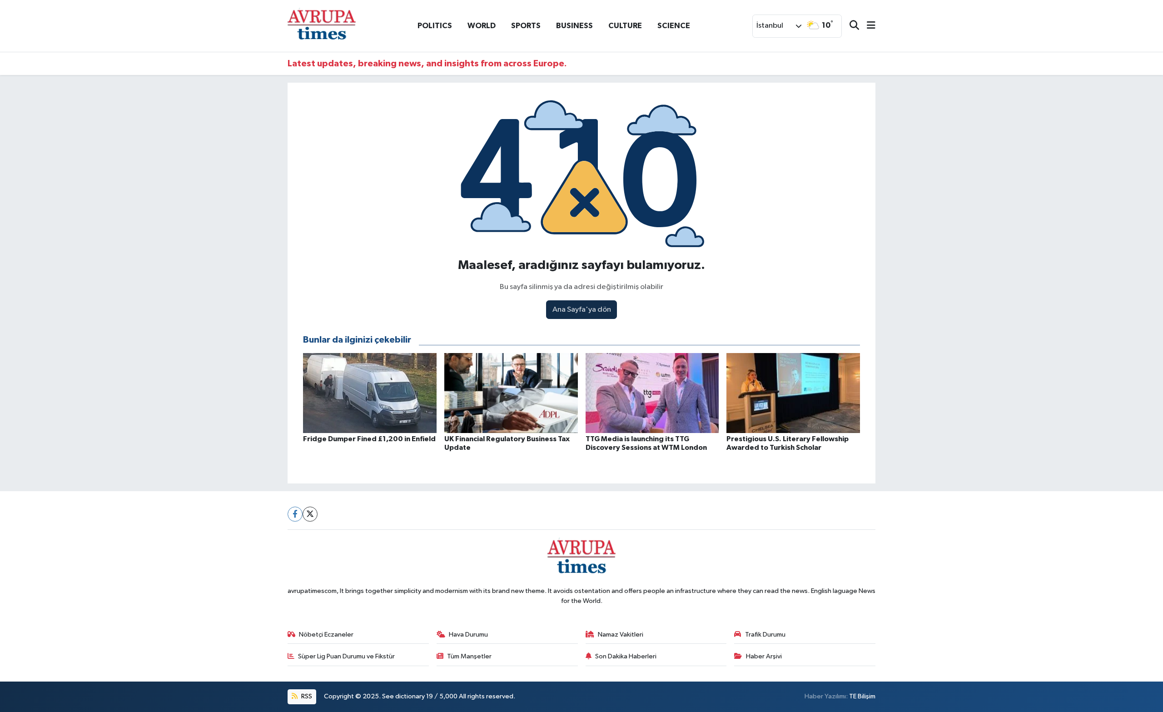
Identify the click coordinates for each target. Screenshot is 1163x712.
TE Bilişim (862, 696)
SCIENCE (673, 26)
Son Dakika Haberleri (625, 656)
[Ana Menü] (867, 26)
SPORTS (526, 26)
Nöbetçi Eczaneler (326, 634)
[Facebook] (295, 514)
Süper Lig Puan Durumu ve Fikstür (346, 656)
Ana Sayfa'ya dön (581, 310)
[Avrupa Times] (322, 25)
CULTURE (625, 26)
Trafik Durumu (765, 634)
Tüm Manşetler (469, 656)
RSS (306, 696)
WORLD (481, 26)
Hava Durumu (468, 634)
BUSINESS (574, 26)
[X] (310, 514)
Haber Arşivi (764, 656)
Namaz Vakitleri (620, 634)
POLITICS (434, 26)
